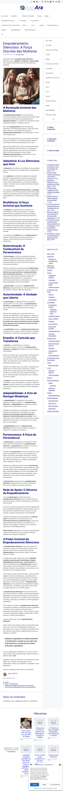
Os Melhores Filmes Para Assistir (11, 25)
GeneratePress (11, 751)
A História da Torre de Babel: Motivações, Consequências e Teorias (53, 731)
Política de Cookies (38, 788)
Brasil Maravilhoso (54, 395)
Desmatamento (53, 401)
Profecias (51, 321)
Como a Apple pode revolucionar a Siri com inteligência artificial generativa (40, 760)
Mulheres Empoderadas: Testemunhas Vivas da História (19, 685)
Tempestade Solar (54, 331)
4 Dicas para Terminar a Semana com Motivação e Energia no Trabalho (39, 732)
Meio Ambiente (53, 406)
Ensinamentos (35, 20)
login (17, 701)
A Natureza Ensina (54, 341)
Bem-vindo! (5, 16)
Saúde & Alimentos (52, 25)
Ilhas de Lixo (52, 403)
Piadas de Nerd (53, 365)
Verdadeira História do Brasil (53, 311)
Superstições (52, 300)
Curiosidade (22, 20)
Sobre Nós (14, 16)
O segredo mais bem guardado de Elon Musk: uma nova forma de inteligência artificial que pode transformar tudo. (26, 764)
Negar (44, 784)
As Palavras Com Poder (8, 20)
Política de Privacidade (48, 788)
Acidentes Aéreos (53, 316)
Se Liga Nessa (52, 324)
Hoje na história (53, 319)
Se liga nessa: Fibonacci (53, 756)
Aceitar (35, 784)
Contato (55, 788)
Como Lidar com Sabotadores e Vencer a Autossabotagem (20, 687)
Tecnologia (51, 280)
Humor (24, 25)
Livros (33, 25)
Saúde (50, 383)
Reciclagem (52, 408)
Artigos (46, 16)
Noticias (42, 25)
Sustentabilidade (15, 30)
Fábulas (50, 294)
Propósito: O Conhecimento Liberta (52, 261)
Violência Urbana (53, 287)
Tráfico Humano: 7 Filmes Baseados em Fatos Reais (53, 198)
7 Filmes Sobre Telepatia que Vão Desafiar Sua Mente (53, 190)
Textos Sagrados (53, 375)
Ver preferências (55, 784)
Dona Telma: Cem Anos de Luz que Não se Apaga (26, 733)
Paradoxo (51, 348)
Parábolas (51, 297)
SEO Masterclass (53, 355)
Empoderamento (13, 683)
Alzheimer (53, 385)
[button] (60, 765)
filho (5, 576)
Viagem (4, 30)
